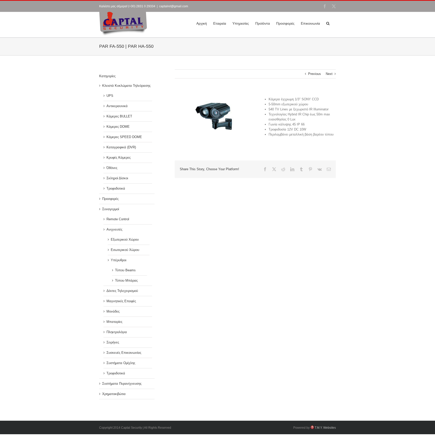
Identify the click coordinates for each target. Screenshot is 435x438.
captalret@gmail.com (173, 6)
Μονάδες (113, 311)
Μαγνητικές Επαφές (121, 301)
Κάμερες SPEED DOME (124, 137)
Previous (314, 74)
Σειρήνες (112, 342)
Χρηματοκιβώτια (114, 394)
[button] (328, 23)
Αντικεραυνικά (117, 106)
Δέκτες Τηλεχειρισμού (122, 291)
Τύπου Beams (125, 270)
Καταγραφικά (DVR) (121, 147)
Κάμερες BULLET (119, 116)
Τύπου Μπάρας (126, 280)
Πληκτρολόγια (116, 332)
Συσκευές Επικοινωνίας (123, 353)
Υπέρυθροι (118, 260)
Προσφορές (110, 199)
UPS (109, 96)
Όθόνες (111, 168)
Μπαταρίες (114, 322)
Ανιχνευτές (114, 229)
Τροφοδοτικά (115, 188)
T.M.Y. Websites (325, 427)
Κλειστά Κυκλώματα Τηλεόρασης (126, 85)
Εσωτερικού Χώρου (125, 250)
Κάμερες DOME (118, 126)
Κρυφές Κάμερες (118, 157)
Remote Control (117, 219)
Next (329, 74)
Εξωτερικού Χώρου (125, 239)
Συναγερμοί (110, 209)
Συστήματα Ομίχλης (120, 363)
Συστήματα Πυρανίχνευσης (121, 383)
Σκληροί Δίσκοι (117, 178)
